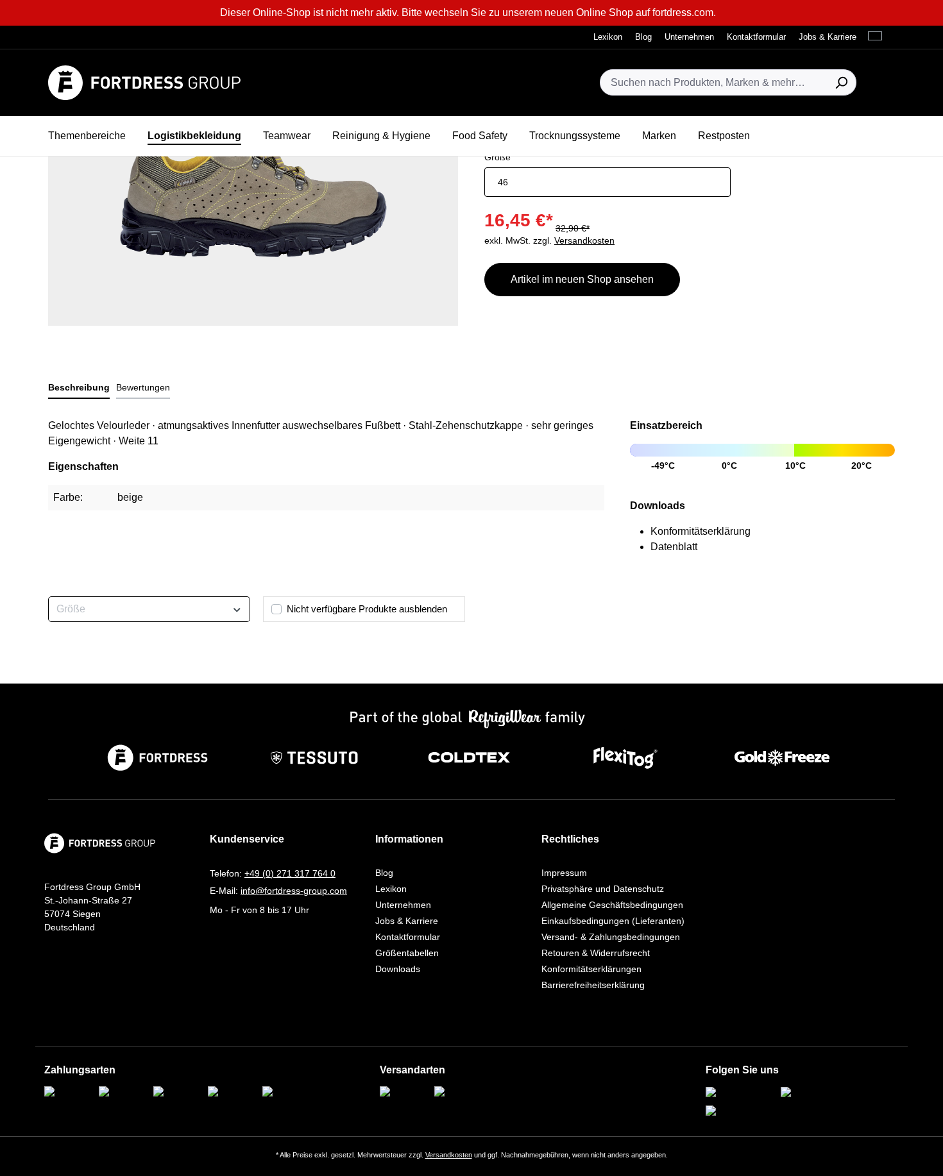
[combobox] (713, 82)
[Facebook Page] (814, 1093)
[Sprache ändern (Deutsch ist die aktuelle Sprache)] (878, 36)
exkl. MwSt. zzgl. (549, 240)
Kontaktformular (407, 937)
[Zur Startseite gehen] (144, 82)
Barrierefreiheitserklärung (593, 985)
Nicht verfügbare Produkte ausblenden (367, 608)
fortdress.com (682, 12)
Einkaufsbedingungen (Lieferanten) (612, 921)
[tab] (79, 388)
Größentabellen (407, 953)
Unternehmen (403, 905)
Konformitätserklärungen (591, 969)
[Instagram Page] (740, 1093)
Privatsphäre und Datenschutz (602, 889)
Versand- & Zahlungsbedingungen (610, 937)
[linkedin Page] (734, 1112)
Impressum (564, 873)
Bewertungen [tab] (143, 387)
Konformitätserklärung (700, 531)
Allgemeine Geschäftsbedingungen (612, 905)
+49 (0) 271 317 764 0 (290, 873)
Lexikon (391, 889)
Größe (497, 156)
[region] (253, 188)
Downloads (397, 969)
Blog (384, 873)
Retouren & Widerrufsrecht (595, 953)
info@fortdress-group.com (294, 891)
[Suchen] (841, 82)
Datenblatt (673, 546)
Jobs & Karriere (406, 921)
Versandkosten (448, 1155)
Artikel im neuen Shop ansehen (582, 279)
